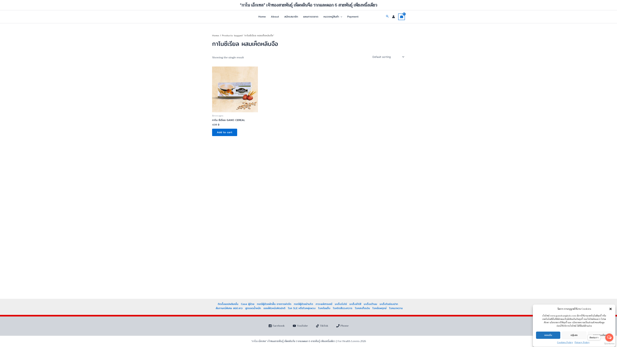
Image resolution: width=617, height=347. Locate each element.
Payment (353, 17)
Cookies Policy (565, 342)
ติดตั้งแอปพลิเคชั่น (228, 304)
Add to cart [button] (224, 132)
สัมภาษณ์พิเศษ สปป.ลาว (229, 308)
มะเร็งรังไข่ (341, 304)
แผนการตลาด (310, 17)
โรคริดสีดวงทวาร (342, 308)
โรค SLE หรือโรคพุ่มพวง (302, 308)
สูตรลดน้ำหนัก (253, 308)
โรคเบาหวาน (396, 308)
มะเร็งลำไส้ (355, 304)
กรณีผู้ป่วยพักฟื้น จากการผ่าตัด (274, 304)
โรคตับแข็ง (324, 308)
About (275, 17)
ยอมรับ (548, 335)
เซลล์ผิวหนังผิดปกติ (274, 308)
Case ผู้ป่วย (247, 304)
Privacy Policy (582, 342)
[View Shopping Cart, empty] (401, 16)
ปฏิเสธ (574, 335)
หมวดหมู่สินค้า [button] (331, 17)
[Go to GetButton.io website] (609, 344)
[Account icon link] (393, 16)
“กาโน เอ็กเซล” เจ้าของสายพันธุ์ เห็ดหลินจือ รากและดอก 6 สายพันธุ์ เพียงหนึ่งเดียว (308, 5)
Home (262, 17)
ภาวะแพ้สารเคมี (324, 304)
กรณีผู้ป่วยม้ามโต (303, 304)
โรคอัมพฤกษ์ (379, 308)
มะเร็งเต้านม (370, 304)
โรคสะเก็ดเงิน (362, 308)
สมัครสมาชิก (291, 17)
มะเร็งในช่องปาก (389, 304)
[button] (610, 309)
